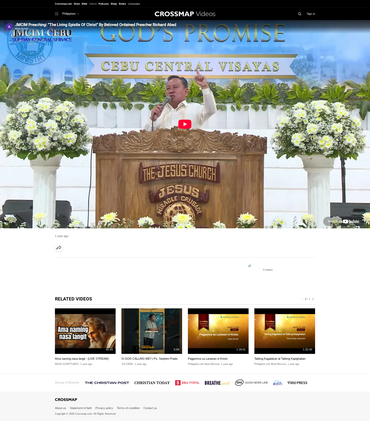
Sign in (311, 13)
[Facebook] (60, 258)
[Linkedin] (68, 258)
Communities (134, 4)
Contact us (150, 408)
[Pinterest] (76, 258)
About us (60, 408)
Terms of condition (128, 408)
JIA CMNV (127, 364)
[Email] (84, 258)
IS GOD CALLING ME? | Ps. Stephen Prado (149, 358)
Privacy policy (104, 408)
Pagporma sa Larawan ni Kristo (207, 358)
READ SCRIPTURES (67, 364)
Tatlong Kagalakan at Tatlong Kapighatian (279, 358)
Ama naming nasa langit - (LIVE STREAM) (82, 358)
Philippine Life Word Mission (203, 364)
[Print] (91, 258)
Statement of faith (81, 408)
